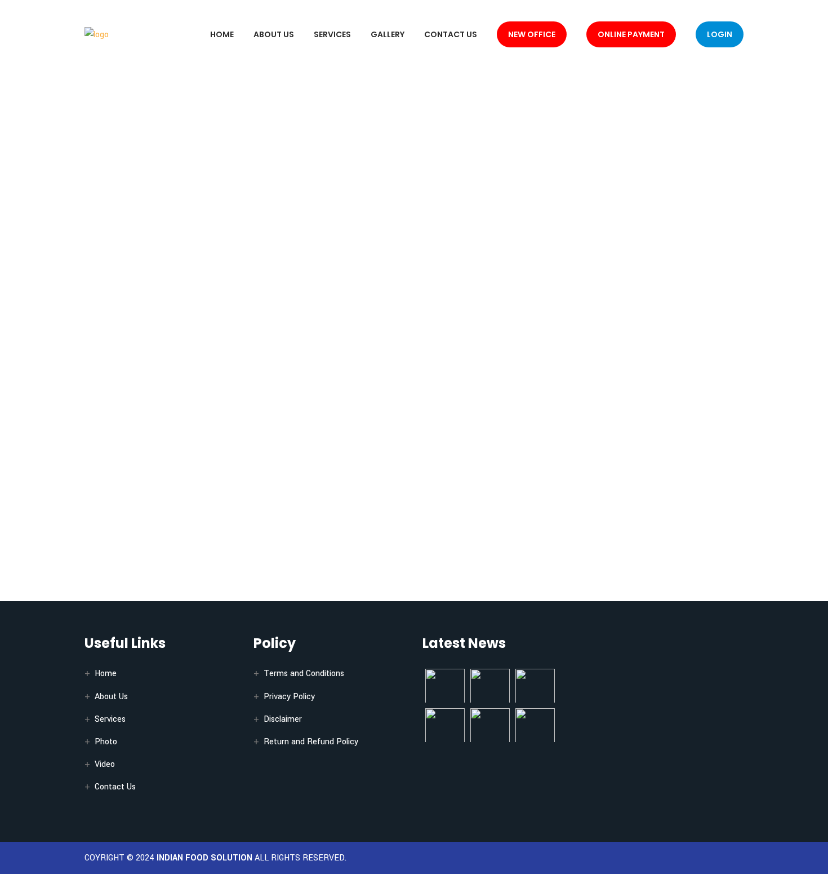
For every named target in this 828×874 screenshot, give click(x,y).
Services (110, 719)
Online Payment (631, 34)
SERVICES (332, 34)
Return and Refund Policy (311, 742)
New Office (531, 34)
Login (719, 34)
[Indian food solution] (96, 34)
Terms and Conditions (304, 673)
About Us (273, 34)
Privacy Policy (289, 697)
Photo (106, 742)
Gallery (387, 34)
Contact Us (450, 34)
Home (222, 34)
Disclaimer (283, 719)
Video (105, 764)
